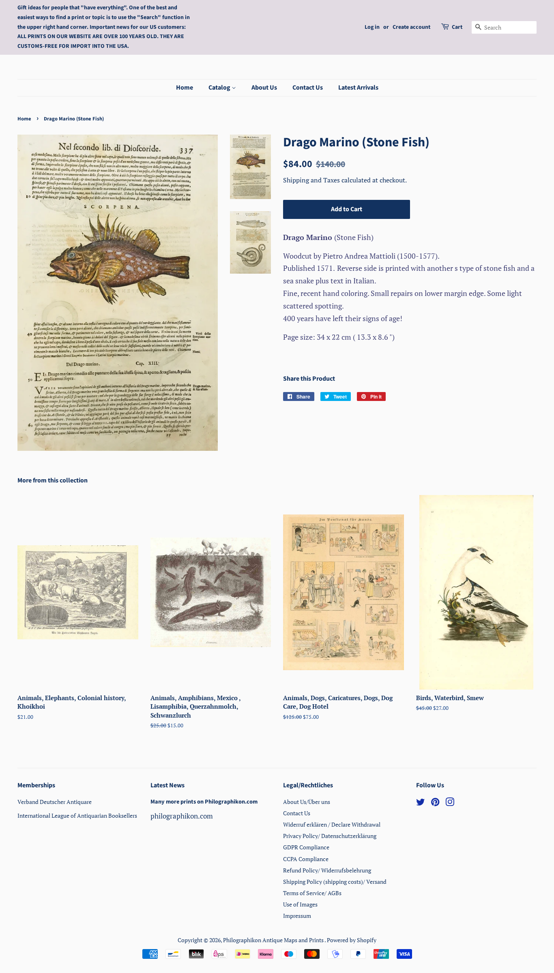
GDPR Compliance (306, 847)
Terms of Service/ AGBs (312, 893)
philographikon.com (181, 816)
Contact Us (307, 87)
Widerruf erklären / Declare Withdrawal (331, 824)
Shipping (297, 180)
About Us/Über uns (306, 802)
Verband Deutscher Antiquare (54, 802)
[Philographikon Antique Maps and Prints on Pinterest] (435, 803)
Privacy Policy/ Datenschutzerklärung (329, 836)
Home (184, 87)
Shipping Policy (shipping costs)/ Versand (335, 881)
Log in (372, 27)
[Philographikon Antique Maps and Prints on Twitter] (420, 803)
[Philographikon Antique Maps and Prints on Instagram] (449, 803)
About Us (264, 87)
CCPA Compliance (306, 859)
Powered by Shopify (351, 940)
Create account (411, 27)
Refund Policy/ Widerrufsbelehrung (327, 870)
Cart (457, 27)
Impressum (297, 915)
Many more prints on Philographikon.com (204, 801)
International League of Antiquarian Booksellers (77, 815)
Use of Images (300, 904)
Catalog (220, 87)
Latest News (167, 785)
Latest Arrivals (358, 87)
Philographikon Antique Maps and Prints (273, 940)
